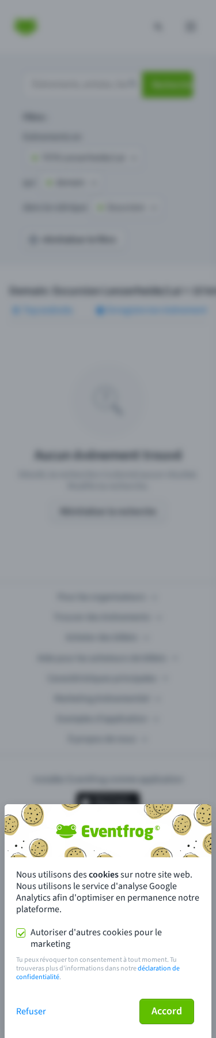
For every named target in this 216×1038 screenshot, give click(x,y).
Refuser (31, 1011)
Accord (166, 1011)
